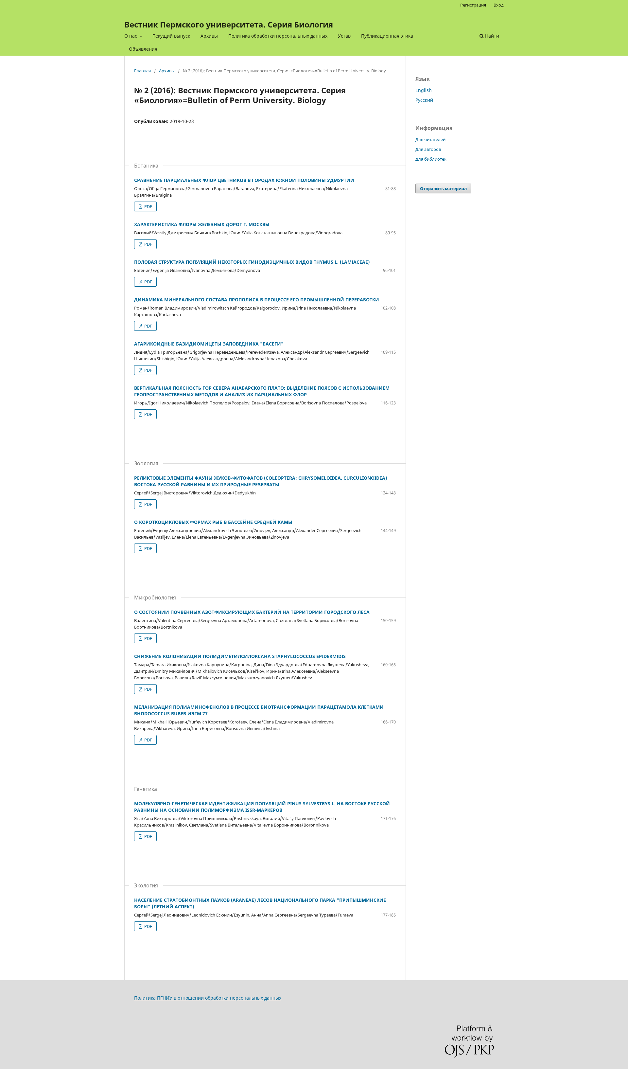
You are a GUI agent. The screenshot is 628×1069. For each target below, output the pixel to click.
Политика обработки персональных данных (277, 36)
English (423, 90)
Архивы (209, 36)
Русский (424, 100)
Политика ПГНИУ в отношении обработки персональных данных (207, 998)
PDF (147, 206)
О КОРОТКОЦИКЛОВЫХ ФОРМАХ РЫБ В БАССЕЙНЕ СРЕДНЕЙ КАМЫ (213, 522)
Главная (142, 71)
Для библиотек (430, 159)
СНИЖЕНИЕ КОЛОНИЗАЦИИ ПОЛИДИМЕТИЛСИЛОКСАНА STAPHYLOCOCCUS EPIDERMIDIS (240, 656)
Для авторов (428, 149)
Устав (344, 36)
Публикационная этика (387, 36)
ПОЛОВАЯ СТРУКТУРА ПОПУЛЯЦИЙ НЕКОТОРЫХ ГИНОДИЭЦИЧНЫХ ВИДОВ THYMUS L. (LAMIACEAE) (252, 262)
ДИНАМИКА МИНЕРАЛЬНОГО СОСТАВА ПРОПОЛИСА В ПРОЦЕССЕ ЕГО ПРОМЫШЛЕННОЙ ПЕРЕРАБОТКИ (256, 299)
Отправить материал (443, 188)
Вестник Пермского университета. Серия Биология (228, 24)
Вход (499, 5)
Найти (491, 36)
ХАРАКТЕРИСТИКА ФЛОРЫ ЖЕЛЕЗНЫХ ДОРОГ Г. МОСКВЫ (202, 224)
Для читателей (430, 139)
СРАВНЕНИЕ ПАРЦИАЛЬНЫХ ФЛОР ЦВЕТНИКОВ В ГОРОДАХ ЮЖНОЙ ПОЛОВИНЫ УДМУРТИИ (244, 180)
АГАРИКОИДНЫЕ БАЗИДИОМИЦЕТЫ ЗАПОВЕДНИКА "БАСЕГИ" (209, 344)
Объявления (143, 49)
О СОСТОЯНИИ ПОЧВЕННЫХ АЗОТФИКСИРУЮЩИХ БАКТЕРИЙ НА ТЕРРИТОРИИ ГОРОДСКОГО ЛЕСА (252, 612)
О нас (131, 36)
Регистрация (473, 5)
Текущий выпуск (171, 36)
